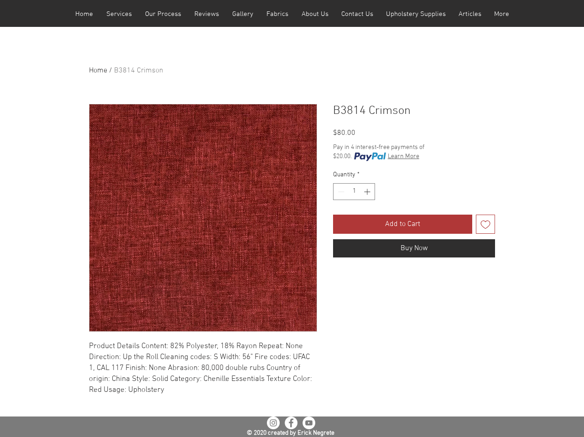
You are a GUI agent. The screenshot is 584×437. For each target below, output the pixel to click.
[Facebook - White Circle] (291, 422)
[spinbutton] (354, 192)
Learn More (403, 156)
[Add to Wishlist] (485, 224)
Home (98, 70)
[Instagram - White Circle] (273, 422)
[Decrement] (340, 192)
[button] (118, 14)
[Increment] (368, 192)
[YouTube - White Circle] (308, 422)
